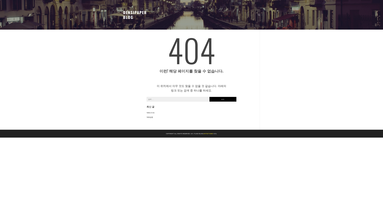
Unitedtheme (208, 133)
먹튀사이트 (151, 113)
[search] (259, 15)
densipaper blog (135, 15)
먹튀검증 (150, 117)
